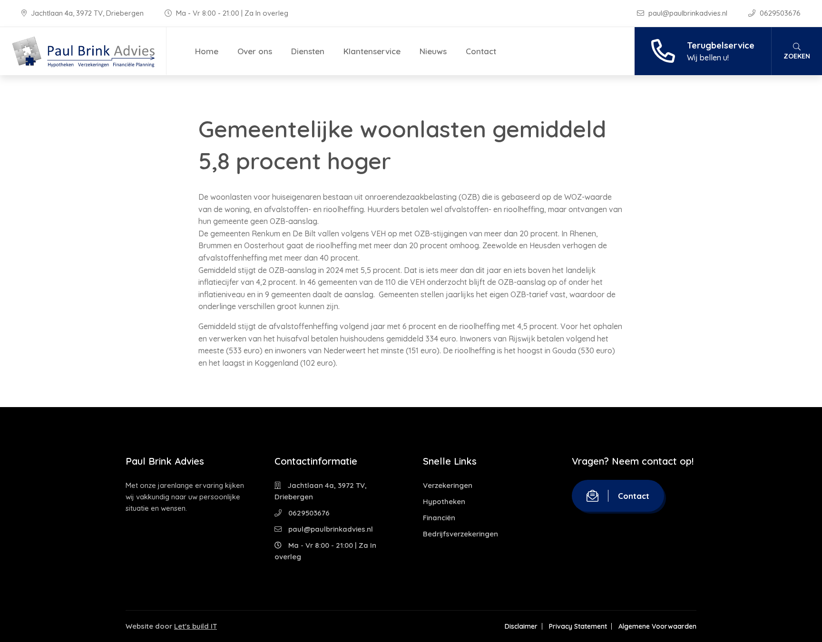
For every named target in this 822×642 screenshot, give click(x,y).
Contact (481, 51)
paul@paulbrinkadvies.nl (687, 13)
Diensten (307, 51)
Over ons (254, 51)
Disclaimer (521, 626)
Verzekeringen (447, 485)
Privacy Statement (578, 626)
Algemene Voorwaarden (657, 626)
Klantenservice (372, 51)
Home (206, 51)
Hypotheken (444, 501)
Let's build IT (195, 626)
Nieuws (433, 51)
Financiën (439, 517)
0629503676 (779, 13)
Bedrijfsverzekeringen (460, 533)
